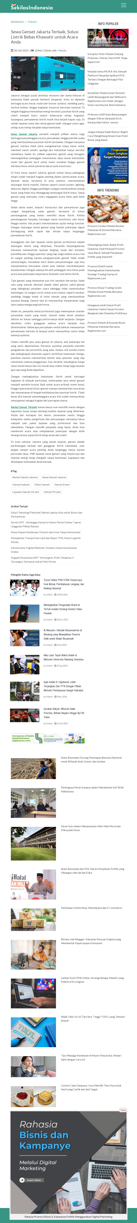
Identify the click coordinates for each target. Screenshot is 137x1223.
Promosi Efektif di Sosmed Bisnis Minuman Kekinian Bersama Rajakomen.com (106, 326)
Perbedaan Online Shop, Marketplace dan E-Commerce (91, 907)
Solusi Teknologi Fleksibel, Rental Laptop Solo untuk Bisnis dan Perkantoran (46, 514)
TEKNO (32, 21)
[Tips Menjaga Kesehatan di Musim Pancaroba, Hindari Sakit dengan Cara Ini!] (33, 1066)
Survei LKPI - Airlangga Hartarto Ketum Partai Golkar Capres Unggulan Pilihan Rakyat (46, 524)
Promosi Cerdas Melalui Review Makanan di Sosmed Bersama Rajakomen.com (106, 229)
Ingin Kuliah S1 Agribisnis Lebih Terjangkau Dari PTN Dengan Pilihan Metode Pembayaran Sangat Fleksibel (63, 686)
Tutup (122, 1110)
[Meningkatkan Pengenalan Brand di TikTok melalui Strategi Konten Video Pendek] (25, 613)
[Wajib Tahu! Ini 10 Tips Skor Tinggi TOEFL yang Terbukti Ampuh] (33, 1032)
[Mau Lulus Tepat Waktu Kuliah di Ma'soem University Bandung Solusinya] (25, 664)
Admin (49, 594)
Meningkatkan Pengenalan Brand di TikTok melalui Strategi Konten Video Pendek (63, 609)
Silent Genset (42, 484)
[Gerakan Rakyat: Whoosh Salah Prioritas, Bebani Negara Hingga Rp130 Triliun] (25, 714)
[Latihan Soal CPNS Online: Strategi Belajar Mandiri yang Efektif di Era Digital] (33, 993)
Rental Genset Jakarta (25, 477)
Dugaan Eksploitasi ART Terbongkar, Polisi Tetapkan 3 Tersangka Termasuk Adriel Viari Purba (42, 559)
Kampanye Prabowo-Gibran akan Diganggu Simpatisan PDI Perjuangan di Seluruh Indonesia (108, 42)
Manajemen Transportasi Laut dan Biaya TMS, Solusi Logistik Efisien (46, 539)
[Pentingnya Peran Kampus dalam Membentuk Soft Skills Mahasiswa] (33, 802)
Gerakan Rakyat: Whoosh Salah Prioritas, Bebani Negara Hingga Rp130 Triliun (64, 713)
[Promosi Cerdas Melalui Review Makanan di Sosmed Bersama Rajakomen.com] (108, 208)
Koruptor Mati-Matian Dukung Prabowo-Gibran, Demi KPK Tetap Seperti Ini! (107, 57)
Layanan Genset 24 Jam (25, 491)
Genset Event (62, 484)
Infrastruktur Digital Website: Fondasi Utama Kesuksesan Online (44, 549)
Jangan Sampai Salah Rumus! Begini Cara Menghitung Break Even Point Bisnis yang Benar (108, 135)
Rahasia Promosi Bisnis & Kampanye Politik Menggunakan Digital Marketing (68, 1216)
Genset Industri (21, 484)
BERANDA (17, 21)
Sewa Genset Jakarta (54, 477)
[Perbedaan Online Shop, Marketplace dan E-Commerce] (33, 919)
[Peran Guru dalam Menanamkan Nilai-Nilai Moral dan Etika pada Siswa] (33, 843)
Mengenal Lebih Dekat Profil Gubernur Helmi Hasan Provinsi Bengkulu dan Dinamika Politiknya (107, 309)
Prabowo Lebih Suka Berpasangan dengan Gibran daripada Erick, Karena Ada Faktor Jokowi (107, 118)
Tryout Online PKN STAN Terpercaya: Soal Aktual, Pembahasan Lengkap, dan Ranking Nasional (64, 584)
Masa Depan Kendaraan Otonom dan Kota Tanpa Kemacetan (45, 532)
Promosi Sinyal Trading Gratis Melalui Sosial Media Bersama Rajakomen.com (105, 291)
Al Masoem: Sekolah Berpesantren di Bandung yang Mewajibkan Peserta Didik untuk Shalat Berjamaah (63, 634)
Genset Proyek (52, 491)
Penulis (62, 50)
